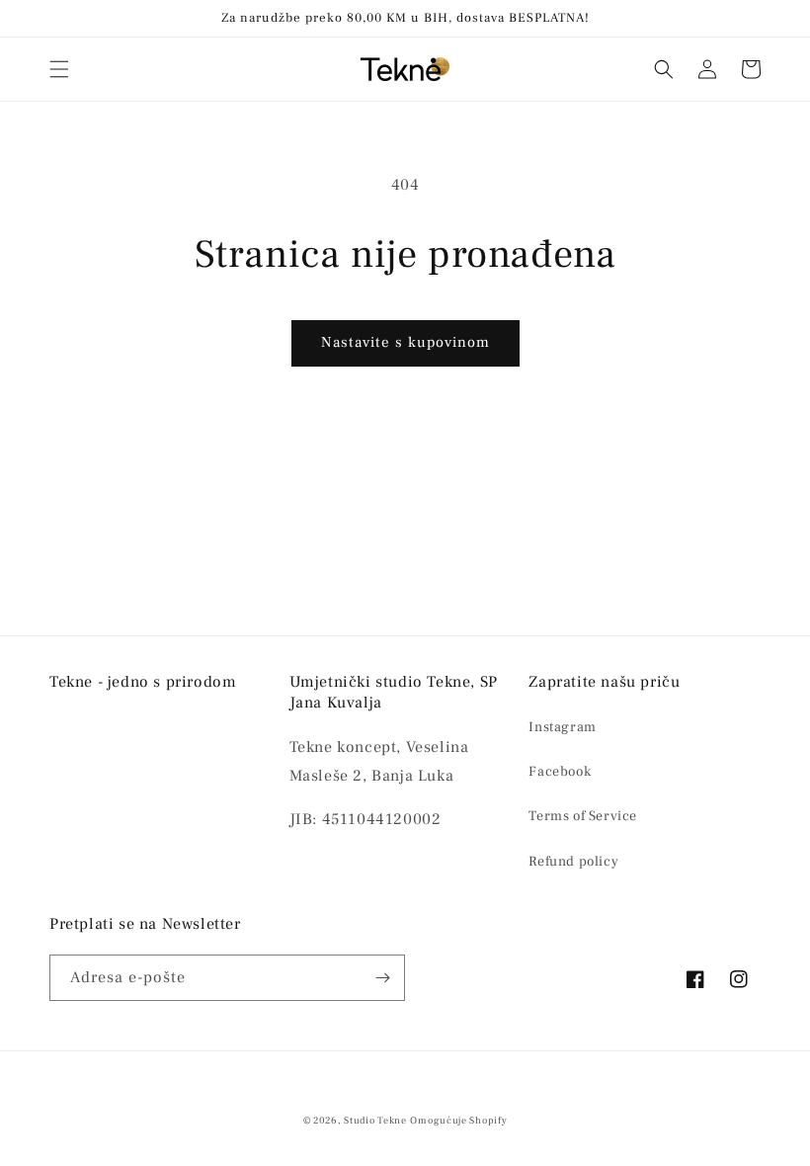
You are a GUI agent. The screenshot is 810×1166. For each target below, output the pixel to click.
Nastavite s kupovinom (405, 342)
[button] (59, 69)
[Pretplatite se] (382, 978)
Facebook (559, 772)
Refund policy (573, 862)
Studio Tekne (375, 1120)
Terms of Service (582, 816)
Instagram (562, 727)
